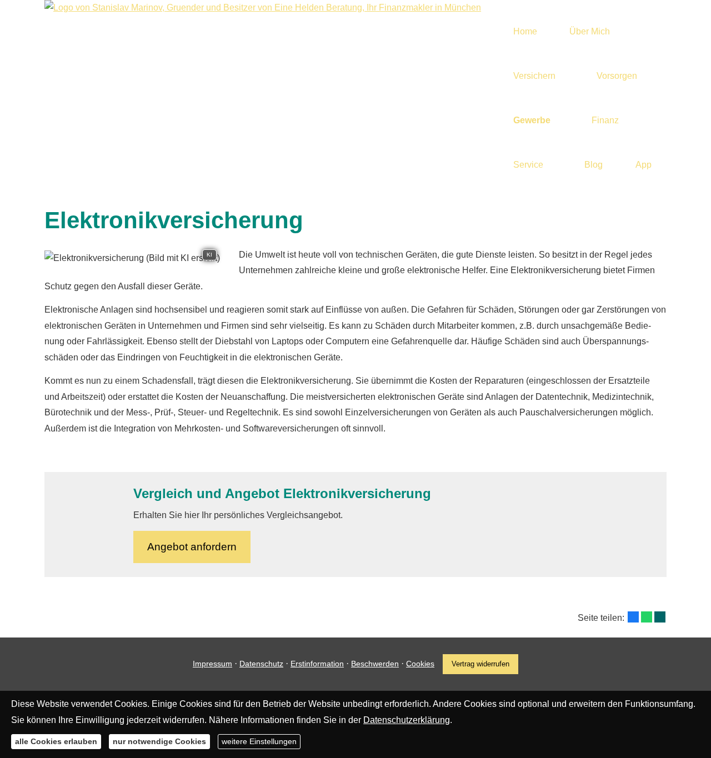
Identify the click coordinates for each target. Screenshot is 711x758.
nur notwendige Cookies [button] (159, 741)
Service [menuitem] (528, 164)
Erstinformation (317, 663)
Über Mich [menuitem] (589, 31)
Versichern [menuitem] (534, 76)
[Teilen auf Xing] (659, 617)
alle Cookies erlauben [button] (56, 741)
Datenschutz (261, 663)
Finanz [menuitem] (605, 120)
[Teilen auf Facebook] (633, 617)
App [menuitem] (643, 164)
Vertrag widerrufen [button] (480, 664)
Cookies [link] (420, 663)
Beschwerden (375, 663)
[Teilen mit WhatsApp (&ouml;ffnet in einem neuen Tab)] (646, 617)
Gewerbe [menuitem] (531, 120)
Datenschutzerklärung (406, 719)
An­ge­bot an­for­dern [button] (192, 547)
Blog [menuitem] (593, 164)
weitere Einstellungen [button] (259, 741)
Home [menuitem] (525, 31)
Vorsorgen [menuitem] (617, 76)
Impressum (212, 663)
